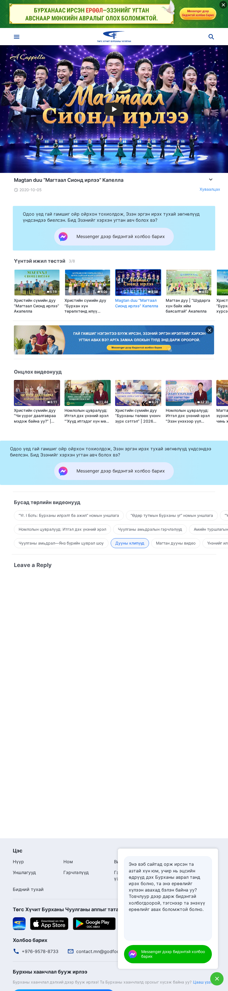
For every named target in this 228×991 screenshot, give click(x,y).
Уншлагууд (24, 872)
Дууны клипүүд (129, 543)
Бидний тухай (28, 889)
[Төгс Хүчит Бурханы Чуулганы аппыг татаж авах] (19, 923)
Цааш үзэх (203, 982)
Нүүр (18, 861)
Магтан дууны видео (175, 543)
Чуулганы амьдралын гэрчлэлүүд (150, 529)
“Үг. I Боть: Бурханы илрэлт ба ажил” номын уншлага (69, 515)
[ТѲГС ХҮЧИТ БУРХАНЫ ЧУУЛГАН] (114, 36)
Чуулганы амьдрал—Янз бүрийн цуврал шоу (61, 543)
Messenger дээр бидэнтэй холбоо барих (173, 954)
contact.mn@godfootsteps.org (108, 951)
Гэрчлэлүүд (76, 872)
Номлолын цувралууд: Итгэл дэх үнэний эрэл (62, 529)
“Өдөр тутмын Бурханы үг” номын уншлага (172, 515)
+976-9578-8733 (40, 951)
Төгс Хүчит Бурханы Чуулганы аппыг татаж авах (74, 909)
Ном (68, 861)
